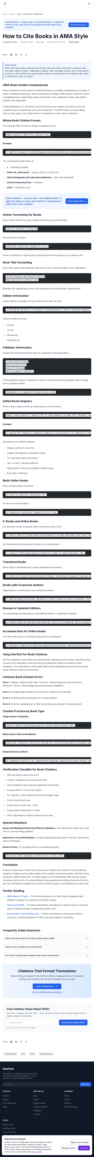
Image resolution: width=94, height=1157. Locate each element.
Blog (35, 1096)
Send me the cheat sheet (73, 1022)
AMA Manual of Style (17, 896)
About (66, 1096)
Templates (37, 1110)
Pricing (5, 1099)
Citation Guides (39, 1103)
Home (5, 14)
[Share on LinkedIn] (16, 54)
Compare (36, 1114)
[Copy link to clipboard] (26, 54)
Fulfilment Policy (9, 1128)
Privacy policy (36, 1152)
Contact (67, 1099)
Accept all (84, 1148)
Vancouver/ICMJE (15, 905)
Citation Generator (40, 1107)
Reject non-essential (79, 1142)
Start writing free (9, 1103)
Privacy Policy (8, 1125)
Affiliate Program (70, 1107)
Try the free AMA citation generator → (47, 992)
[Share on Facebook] (21, 54)
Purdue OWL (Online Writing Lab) (23, 914)
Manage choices (69, 1148)
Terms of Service (9, 1132)
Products (67, 1103)
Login (5, 1107)
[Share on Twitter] (11, 54)
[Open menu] (89, 3)
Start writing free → (78, 25)
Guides (12, 14)
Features (6, 1096)
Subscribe (85, 1084)
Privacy (32, 1027)
